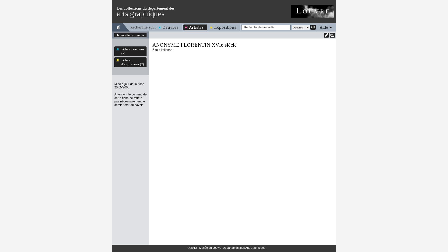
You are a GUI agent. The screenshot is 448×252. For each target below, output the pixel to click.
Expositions (225, 27)
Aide (324, 27)
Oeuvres (170, 27)
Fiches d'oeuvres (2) (132, 51)
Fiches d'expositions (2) (132, 62)
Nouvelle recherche (130, 35)
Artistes (196, 27)
